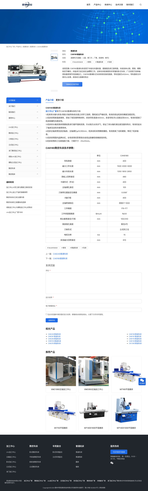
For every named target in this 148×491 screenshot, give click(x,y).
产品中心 (97, 4)
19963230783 (72, 84)
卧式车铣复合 (57, 452)
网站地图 (102, 488)
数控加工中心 (13, 133)
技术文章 (119, 4)
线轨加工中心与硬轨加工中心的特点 (19, 207)
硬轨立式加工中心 (15, 162)
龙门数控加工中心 (15, 151)
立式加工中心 (13, 145)
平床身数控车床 (35, 457)
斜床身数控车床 (35, 462)
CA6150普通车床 (135, 339)
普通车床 (32, 47)
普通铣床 (79, 457)
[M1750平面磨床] (61, 413)
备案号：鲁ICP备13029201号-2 (89, 488)
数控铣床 (12, 174)
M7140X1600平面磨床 (93, 428)
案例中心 (12, 118)
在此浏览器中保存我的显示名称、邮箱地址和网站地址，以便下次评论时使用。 (76, 314)
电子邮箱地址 (51, 306)
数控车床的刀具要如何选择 (16, 202)
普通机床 (26, 47)
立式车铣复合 (57, 457)
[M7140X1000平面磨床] (126, 413)
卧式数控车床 (34, 452)
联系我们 (130, 4)
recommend (78, 62)
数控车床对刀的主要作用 (15, 197)
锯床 (77, 467)
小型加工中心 (13, 139)
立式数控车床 (34, 467)
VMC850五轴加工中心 (93, 389)
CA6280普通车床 (54, 339)
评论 (48, 270)
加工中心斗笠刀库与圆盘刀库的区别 (19, 187)
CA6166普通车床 (60, 258)
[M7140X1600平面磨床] (94, 413)
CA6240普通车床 (60, 254)
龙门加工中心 (11, 472)
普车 (89, 62)
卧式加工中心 (11, 462)
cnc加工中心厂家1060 (14, 212)
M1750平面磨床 (61, 428)
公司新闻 (12, 100)
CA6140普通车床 (135, 341)
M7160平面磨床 (126, 389)
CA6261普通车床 (54, 336)
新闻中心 (108, 4)
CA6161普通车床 (135, 336)
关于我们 (12, 106)
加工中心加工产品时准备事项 (16, 192)
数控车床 (12, 168)
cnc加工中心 (13, 127)
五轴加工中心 (11, 457)
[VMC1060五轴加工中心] (61, 374)
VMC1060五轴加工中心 (61, 389)
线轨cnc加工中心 (15, 156)
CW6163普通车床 (54, 341)
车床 (110, 62)
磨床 (77, 462)
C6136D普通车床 (135, 343)
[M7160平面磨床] (126, 374)
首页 (88, 4)
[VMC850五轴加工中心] (94, 374)
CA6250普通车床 (54, 343)
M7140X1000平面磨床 (126, 428)
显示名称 (50, 297)
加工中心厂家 (10, 47)
